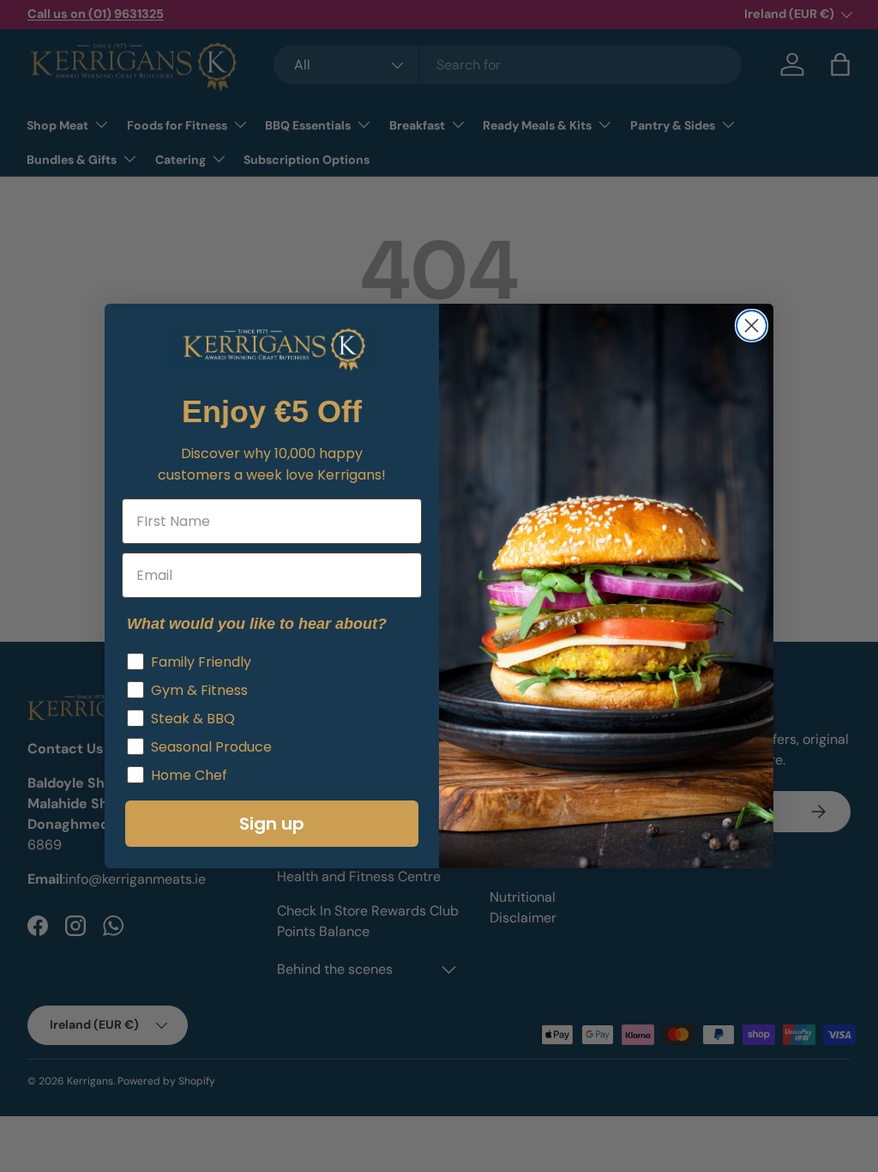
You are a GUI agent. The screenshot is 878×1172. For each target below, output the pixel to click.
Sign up (271, 824)
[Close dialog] (752, 326)
